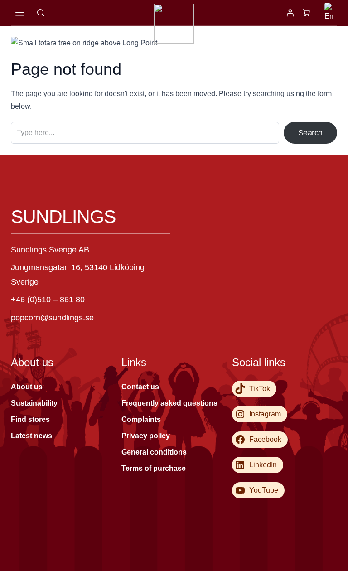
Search (310, 132)
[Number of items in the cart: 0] (306, 13)
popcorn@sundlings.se (52, 317)
